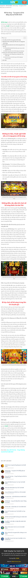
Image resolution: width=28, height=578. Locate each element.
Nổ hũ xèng (4, 22)
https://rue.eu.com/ (16, 561)
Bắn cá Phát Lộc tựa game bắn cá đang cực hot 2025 (16, 533)
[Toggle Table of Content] (24, 38)
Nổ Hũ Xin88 (9, 5)
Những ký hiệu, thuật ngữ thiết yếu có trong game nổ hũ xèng (14, 42)
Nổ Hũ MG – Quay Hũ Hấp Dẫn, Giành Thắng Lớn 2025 (15, 501)
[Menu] (2, 2)
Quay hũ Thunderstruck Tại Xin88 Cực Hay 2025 (15, 511)
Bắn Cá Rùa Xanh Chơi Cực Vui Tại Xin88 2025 (14, 527)
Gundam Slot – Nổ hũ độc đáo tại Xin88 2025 (15, 496)
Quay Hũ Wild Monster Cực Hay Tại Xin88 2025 (15, 482)
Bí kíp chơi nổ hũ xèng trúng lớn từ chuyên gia (13, 52)
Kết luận (5, 60)
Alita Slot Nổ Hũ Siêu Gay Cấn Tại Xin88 (14, 487)
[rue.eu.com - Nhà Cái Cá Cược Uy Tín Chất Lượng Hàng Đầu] (14, 2)
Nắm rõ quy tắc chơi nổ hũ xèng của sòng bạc (14, 51)
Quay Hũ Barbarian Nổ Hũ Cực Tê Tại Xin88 (15, 492)
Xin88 (7, 26)
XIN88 (17, 558)
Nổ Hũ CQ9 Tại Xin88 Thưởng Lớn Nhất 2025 (16, 516)
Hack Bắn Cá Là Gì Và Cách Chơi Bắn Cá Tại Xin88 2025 (15, 539)
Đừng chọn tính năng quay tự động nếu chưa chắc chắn (14, 55)
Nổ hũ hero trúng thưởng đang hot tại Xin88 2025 (15, 465)
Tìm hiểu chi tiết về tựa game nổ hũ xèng (12, 39)
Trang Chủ (2, 5)
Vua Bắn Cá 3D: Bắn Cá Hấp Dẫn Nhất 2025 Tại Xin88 (15, 522)
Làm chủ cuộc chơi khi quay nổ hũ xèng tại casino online (14, 57)
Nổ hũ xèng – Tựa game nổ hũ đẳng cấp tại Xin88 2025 (15, 471)
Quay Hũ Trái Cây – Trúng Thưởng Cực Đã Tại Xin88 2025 (16, 477)
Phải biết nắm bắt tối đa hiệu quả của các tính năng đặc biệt (14, 48)
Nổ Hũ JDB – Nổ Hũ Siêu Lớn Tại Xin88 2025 (15, 506)
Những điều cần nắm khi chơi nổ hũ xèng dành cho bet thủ (14, 45)
